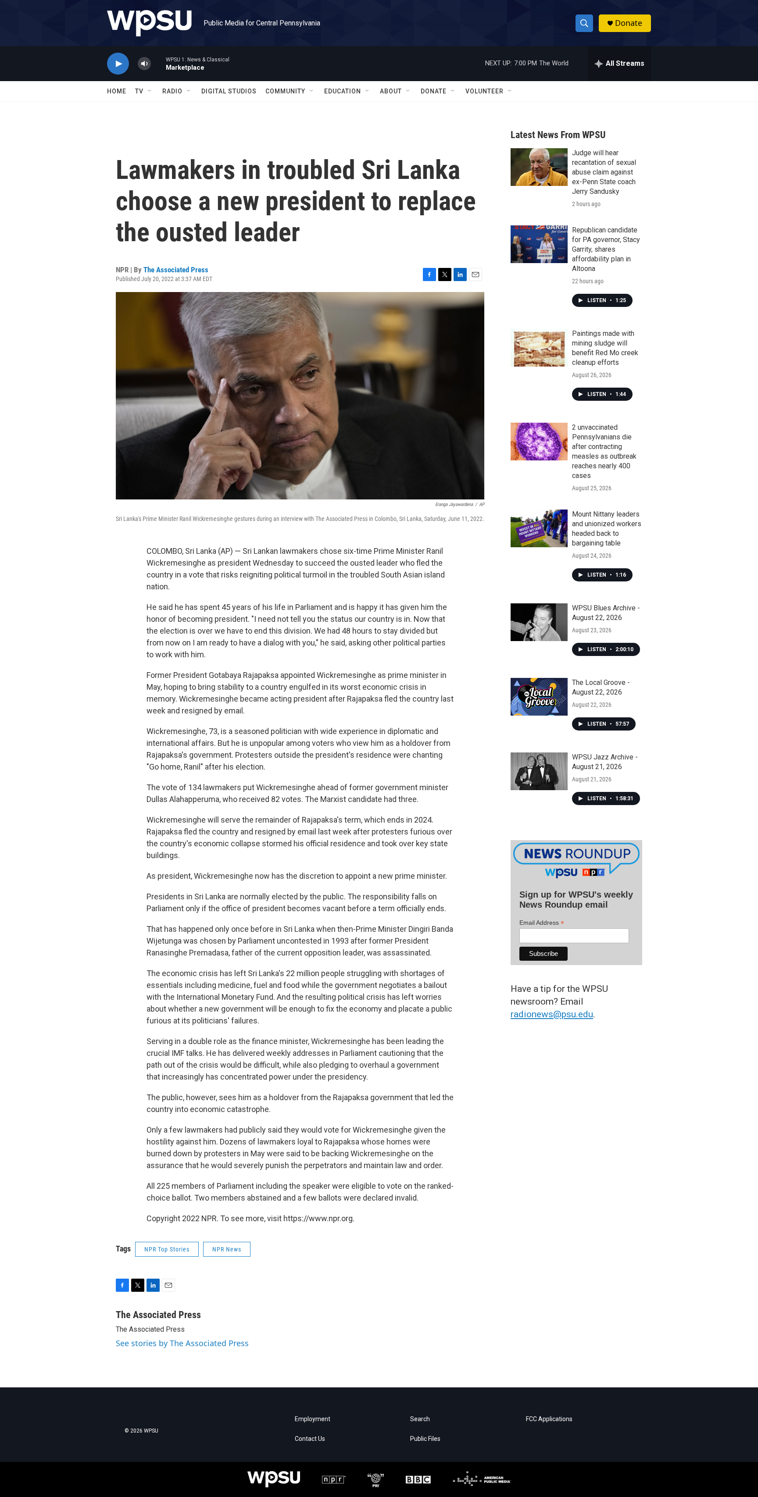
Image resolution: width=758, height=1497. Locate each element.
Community (285, 91)
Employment (312, 1419)
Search (420, 1419)
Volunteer (484, 91)
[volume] (144, 64)
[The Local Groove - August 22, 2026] (539, 697)
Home (116, 91)
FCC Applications (549, 1419)
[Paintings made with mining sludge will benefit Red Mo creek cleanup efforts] (539, 348)
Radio (172, 91)
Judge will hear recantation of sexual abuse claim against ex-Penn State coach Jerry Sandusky (604, 172)
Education (342, 91)
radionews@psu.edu (552, 1014)
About (391, 91)
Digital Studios (229, 91)
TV (139, 91)
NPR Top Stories (167, 1249)
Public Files (425, 1439)
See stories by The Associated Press (182, 1343)
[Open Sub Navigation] (150, 91)
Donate (628, 23)
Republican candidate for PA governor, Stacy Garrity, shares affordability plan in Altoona (606, 249)
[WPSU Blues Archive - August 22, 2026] (539, 622)
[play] (118, 64)
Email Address (541, 923)
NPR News (226, 1249)
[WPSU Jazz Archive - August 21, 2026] (539, 771)
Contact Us (310, 1439)
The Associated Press (175, 269)
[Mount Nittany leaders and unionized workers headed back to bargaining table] (539, 528)
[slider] (158, 63)
